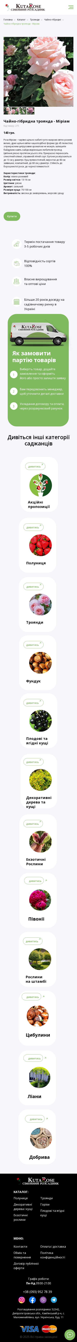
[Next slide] (68, 72)
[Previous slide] (9, 72)
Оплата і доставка (53, 1247)
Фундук (33, 681)
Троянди (35, 19)
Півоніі (36, 919)
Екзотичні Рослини (36, 861)
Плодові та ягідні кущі (37, 740)
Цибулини (38, 1035)
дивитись (32, 645)
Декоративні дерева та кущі (39, 802)
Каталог (21, 19)
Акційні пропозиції (39, 504)
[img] (40, 663)
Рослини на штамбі (36, 979)
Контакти (20, 1247)
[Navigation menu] (70, 7)
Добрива (39, 1157)
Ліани (34, 1096)
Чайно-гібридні (52, 19)
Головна (8, 19)
